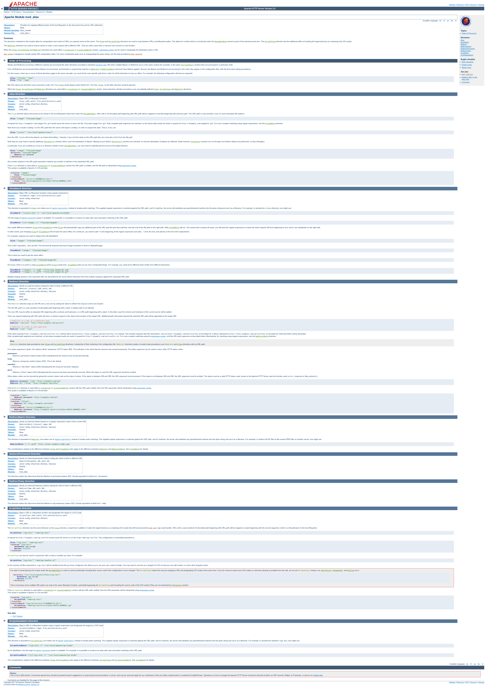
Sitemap (481, 5)
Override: (12, 294)
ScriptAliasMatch (467, 55)
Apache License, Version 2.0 (28, 684)
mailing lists (318, 675)
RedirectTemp (466, 51)
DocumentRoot (221, 42)
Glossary (473, 5)
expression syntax (106, 50)
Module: (11, 109)
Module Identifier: (12, 30)
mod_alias (8, 54)
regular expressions (59, 208)
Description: (9, 25)
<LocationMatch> (84, 50)
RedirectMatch (466, 46)
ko (452, 21)
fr (444, 21)
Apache (6, 12)
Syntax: (11, 101)
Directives (460, 5)
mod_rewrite (136, 54)
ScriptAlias (114, 42)
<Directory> (49, 142)
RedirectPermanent (468, 49)
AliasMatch (465, 42)
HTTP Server (16, 12)
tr (456, 21)
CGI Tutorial (17, 616)
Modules (452, 5)
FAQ (467, 5)
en (440, 21)
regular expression (28, 218)
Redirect (11, 46)
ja (448, 21)
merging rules (101, 65)
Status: (7, 28)
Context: (12, 104)
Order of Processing (469, 33)
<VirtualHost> (187, 65)
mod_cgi (152, 528)
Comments (466, 82)
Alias (102, 42)
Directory (177, 585)
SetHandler (338, 571)
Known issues (467, 65)
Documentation (28, 12)
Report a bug (466, 67)
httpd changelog (467, 62)
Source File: (9, 33)
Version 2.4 (40, 12)
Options (351, 571)
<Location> (69, 50)
